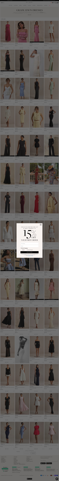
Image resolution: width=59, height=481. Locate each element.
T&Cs (32, 255)
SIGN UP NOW (29, 252)
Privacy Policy (29, 255)
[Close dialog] (41, 225)
